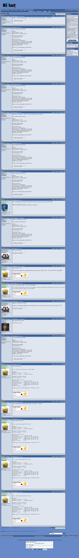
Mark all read (10, 536)
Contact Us (63, 536)
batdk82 (75, 52)
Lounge (20, 9)
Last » (63, 14)
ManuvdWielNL (70, 51)
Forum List (38, 11)
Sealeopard (21, 218)
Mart (35, 531)
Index (12, 527)
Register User (32, 11)
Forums (12, 9)
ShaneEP (25, 531)
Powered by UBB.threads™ (39, 536)
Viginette (69, 50)
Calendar (45, 11)
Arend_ (7, 531)
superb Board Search (39, 543)
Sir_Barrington (70, 52)
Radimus (15, 531)
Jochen (20, 283)
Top (2, 24)
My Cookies (3, 536)
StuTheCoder (74, 23)
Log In (76, 9)
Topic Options (4, 14)
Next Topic (17, 527)
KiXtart (16, 9)
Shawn (20, 336)
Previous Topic (5, 527)
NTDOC (73, 28)
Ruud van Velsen (30, 531)
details (77, 46)
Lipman (73, 35)
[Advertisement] (43, 5)
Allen (20, 27)
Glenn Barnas (20, 531)
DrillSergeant (21, 16)
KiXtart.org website (5, 9)
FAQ (49, 11)
